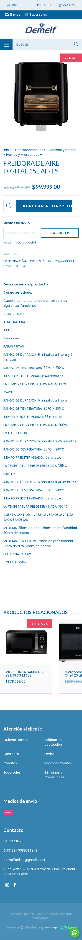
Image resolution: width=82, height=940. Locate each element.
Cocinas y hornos (62, 150)
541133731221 (12, 841)
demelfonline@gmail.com (24, 859)
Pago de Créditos (58, 763)
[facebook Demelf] (15, 885)
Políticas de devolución (53, 742)
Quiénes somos (15, 740)
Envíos (15, 14)
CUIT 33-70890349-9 (20, 850)
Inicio (7, 150)
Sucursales (38, 14)
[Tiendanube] (23, 928)
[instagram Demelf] (7, 885)
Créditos (10, 763)
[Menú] (6, 44)
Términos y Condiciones (54, 774)
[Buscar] (76, 44)
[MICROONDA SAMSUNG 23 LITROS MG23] (26, 651)
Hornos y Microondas (22, 154)
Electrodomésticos (30, 150)
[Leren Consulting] (60, 928)
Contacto (11, 754)
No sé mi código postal (19, 242)
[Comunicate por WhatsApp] (74, 933)
